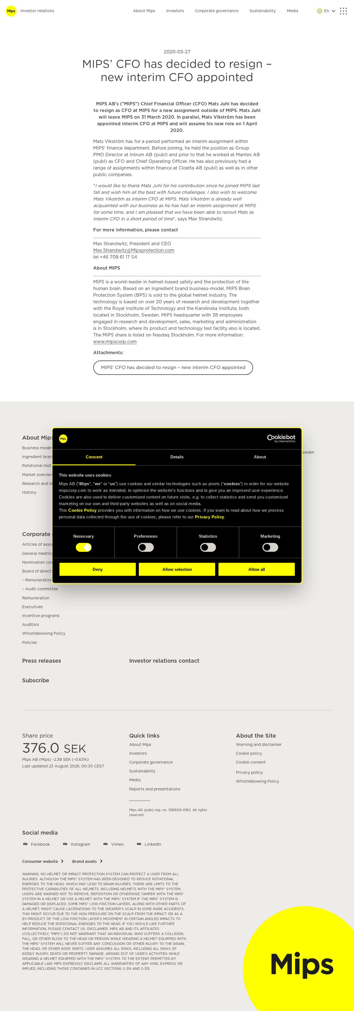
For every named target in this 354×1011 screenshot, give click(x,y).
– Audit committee (40, 589)
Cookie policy (249, 754)
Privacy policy (249, 773)
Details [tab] (177, 456)
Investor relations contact (164, 661)
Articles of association (43, 545)
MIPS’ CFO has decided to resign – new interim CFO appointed (173, 367)
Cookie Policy (82, 510)
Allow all (256, 569)
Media (292, 11)
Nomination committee (44, 563)
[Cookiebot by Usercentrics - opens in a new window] (271, 439)
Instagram (80, 845)
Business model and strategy (49, 448)
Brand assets (84, 862)
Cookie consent (251, 762)
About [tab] (260, 456)
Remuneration (36, 598)
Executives (32, 607)
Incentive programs (40, 616)
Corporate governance (216, 11)
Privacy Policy (209, 516)
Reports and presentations (154, 789)
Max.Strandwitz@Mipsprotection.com (133, 250)
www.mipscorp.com (115, 341)
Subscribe (35, 680)
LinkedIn (153, 845)
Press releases (41, 661)
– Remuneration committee (48, 580)
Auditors (30, 625)
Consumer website (40, 862)
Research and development (48, 484)
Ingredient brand (38, 457)
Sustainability (262, 11)
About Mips (144, 11)
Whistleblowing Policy (43, 634)
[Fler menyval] (343, 11)
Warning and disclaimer (259, 745)
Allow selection (177, 569)
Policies (29, 643)
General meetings (39, 554)
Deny (98, 569)
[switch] (146, 547)
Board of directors (39, 571)
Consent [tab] (94, 456)
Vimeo (117, 845)
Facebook (40, 845)
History (29, 493)
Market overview (38, 475)
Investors (175, 11)
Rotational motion (39, 466)
